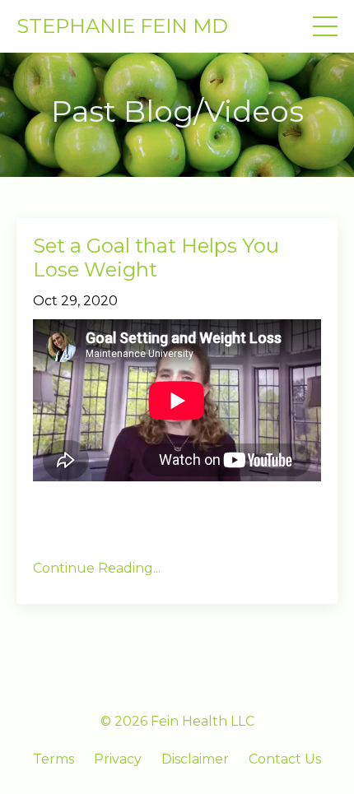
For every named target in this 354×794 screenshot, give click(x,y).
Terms (53, 759)
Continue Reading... (97, 568)
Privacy (118, 759)
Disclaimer (195, 759)
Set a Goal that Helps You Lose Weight (156, 257)
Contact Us (285, 759)
